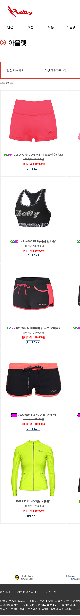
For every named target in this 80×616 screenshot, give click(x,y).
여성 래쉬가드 (53, 70)
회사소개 (5, 591)
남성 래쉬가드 (15, 70)
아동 (51, 27)
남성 (10, 27)
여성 (30, 27)
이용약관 (51, 591)
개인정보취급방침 (28, 591)
